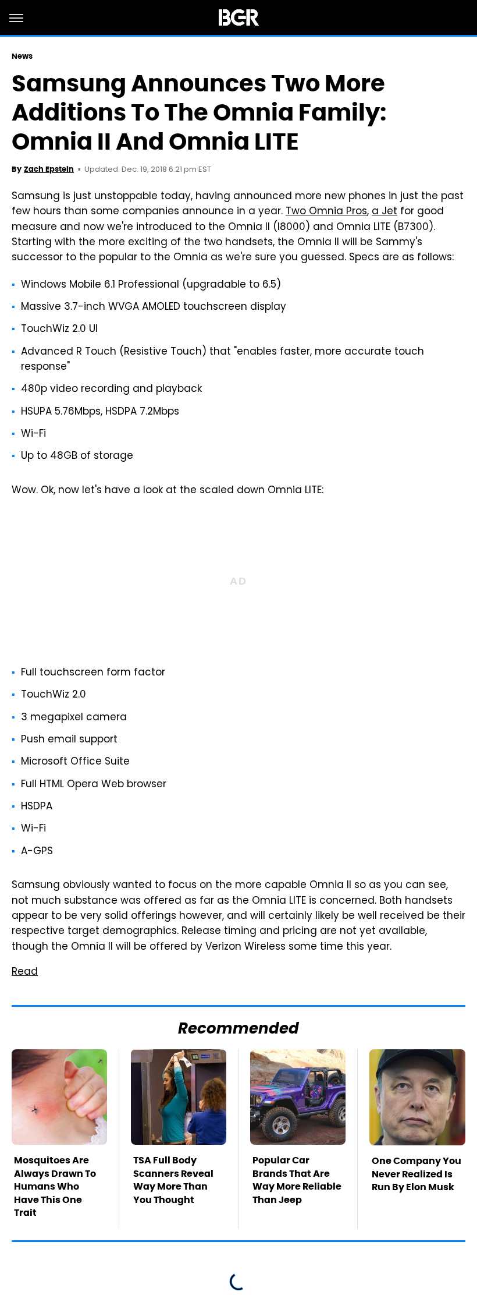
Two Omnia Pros (326, 212)
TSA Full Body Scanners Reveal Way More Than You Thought (173, 1179)
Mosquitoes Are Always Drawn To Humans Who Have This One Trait (55, 1186)
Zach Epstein (49, 169)
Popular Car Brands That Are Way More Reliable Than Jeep (296, 1179)
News (22, 56)
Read (25, 972)
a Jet (384, 212)
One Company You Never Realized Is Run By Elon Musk (416, 1174)
